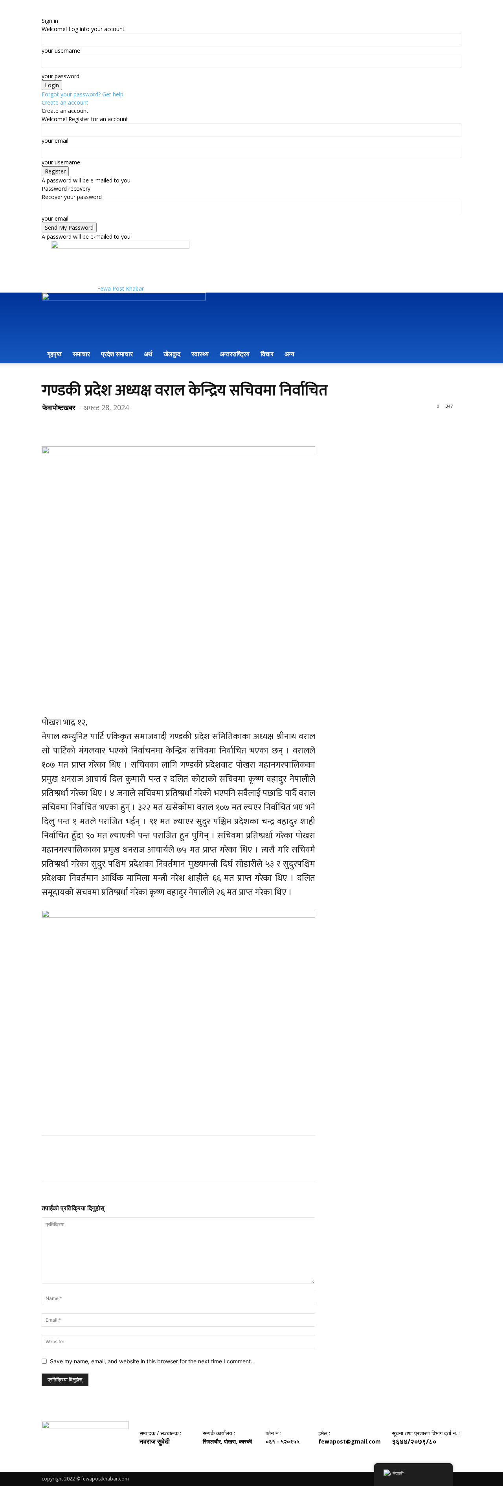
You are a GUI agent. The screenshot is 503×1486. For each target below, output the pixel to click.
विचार (267, 354)
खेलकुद (171, 354)
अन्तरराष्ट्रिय (235, 354)
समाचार (81, 354)
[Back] (44, 12)
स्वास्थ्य (200, 354)
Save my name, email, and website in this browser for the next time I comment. (151, 1361)
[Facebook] (49, 424)
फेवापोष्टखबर (58, 407)
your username (61, 50)
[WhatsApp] (104, 424)
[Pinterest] (86, 424)
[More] (122, 424)
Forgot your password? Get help (82, 94)
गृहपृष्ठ (54, 354)
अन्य (289, 354)
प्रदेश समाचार (117, 354)
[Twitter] (67, 424)
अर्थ (148, 354)
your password (60, 76)
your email (55, 140)
